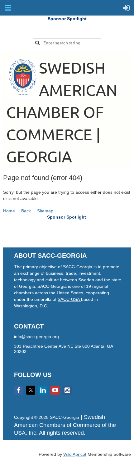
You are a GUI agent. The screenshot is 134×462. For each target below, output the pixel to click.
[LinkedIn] (42, 390)
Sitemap (45, 210)
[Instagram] (67, 390)
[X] (30, 390)
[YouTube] (55, 390)
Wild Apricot (74, 454)
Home (9, 210)
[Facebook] (18, 390)
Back (26, 210)
